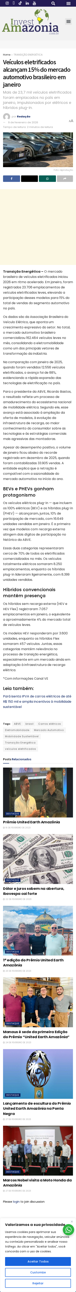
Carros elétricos (49, 724)
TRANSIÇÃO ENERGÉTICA (28, 54)
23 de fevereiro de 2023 (18, 970)
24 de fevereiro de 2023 (18, 1042)
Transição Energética (20, 742)
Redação (23, 116)
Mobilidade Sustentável (22, 736)
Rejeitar (38, 1283)
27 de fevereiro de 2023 (18, 1119)
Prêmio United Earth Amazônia (31, 822)
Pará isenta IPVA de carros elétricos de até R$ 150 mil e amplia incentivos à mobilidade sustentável (37, 701)
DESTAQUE (12, 813)
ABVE (17, 724)
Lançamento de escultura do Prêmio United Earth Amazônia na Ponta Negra (37, 1108)
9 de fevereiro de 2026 (23, 122)
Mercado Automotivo (49, 730)
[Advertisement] (38, 227)
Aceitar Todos (38, 1261)
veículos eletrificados (20, 749)
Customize (38, 1272)
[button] (53, 3)
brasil (30, 724)
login (16, 1202)
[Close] (71, 1221)
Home (6, 54)
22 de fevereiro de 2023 (18, 899)
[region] (38, 1255)
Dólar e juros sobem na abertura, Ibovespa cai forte (33, 891)
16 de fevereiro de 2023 (18, 827)
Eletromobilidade (17, 730)
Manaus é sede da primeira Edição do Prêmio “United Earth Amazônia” (36, 1034)
